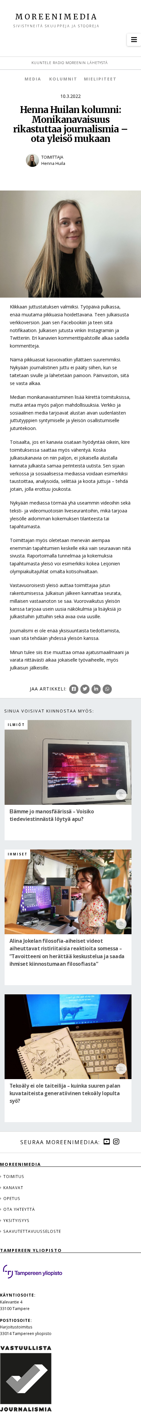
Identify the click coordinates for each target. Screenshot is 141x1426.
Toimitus (13, 1176)
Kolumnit (63, 79)
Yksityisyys (16, 1220)
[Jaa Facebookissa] (73, 689)
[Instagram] (116, 1141)
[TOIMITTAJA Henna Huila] (70, 171)
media (33, 79)
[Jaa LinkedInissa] (96, 689)
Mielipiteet (100, 79)
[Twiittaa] (85, 689)
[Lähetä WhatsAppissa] (107, 689)
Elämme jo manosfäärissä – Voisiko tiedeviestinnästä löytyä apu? (52, 815)
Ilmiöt (16, 725)
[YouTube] (107, 1141)
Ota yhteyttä (19, 1209)
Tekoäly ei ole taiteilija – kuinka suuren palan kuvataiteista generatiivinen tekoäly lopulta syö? (65, 1093)
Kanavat (13, 1187)
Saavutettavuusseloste (32, 1231)
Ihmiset (18, 854)
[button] (134, 40)
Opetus (11, 1198)
